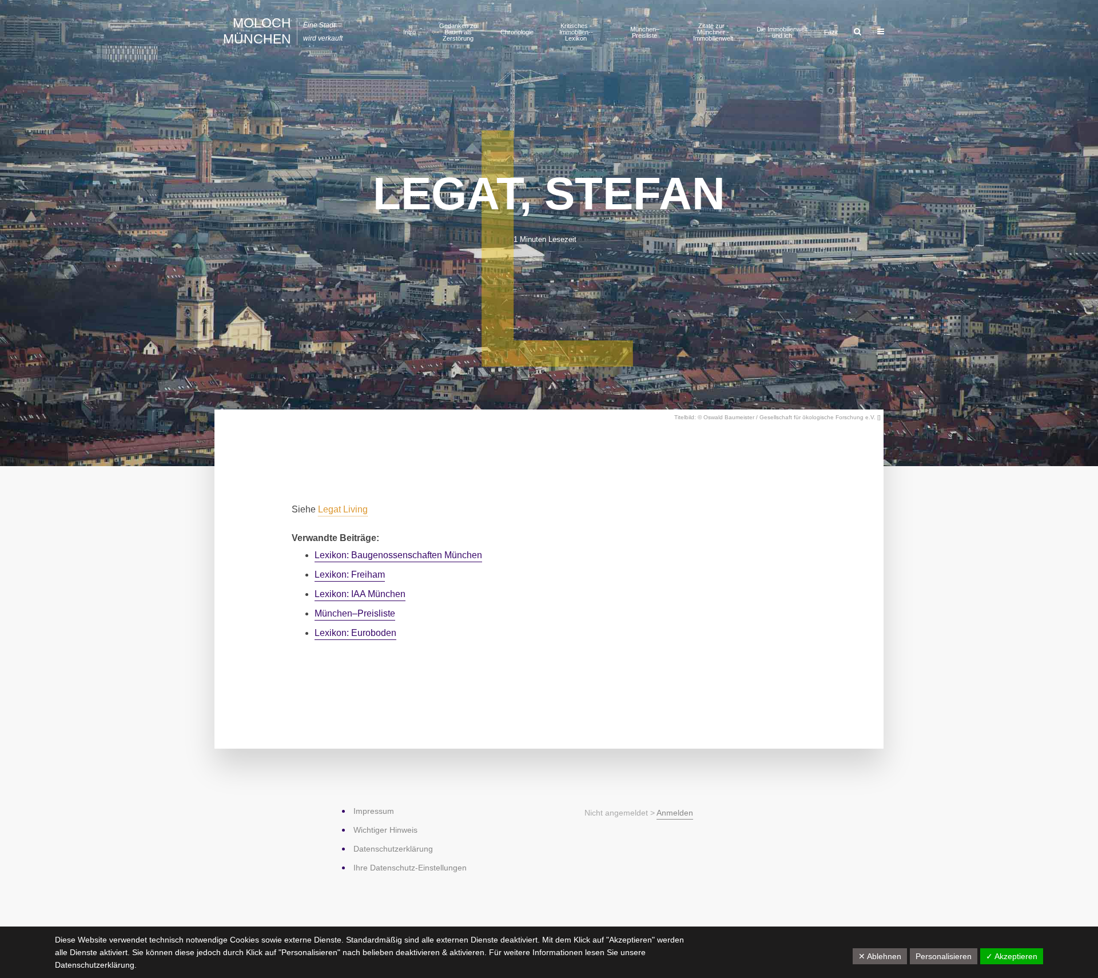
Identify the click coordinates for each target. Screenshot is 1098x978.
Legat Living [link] (343, 509)
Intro (409, 32)
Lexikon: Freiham (350, 574)
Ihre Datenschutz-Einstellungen (410, 867)
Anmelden (675, 812)
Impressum (373, 811)
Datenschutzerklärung (94, 964)
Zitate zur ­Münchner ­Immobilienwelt (713, 32)
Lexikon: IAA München (360, 594)
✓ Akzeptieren (1011, 956)
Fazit (831, 32)
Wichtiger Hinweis (385, 829)
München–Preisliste (644, 32)
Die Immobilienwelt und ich (782, 32)
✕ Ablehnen (879, 956)
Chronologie (517, 32)
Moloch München (257, 30)
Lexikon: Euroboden (355, 633)
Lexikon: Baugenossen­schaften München (398, 555)
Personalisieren (944, 956)
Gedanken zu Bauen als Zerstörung (458, 32)
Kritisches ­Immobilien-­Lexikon (576, 32)
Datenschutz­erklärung (393, 848)
